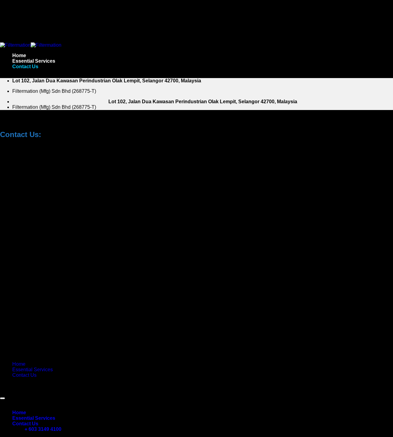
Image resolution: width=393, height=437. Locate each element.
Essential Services (33, 61)
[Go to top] (2, 398)
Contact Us (25, 66)
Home (19, 55)
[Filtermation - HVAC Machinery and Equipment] (30, 45)
